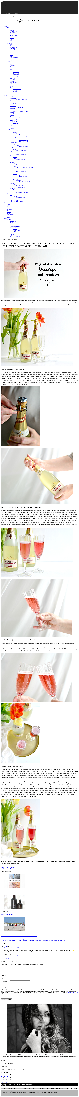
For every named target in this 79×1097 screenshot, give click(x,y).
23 (7, 1079)
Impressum (3, 1084)
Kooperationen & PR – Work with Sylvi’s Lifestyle (12, 13)
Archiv (2, 1063)
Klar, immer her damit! (72, 1088)
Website (2, 984)
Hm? (65, 1088)
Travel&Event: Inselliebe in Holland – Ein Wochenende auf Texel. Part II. (19, 936)
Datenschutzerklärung (12, 1084)
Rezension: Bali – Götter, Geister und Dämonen (12, 893)
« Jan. (2, 1082)
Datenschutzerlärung (73, 992)
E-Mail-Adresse (5, 981)
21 (4, 1079)
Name (2, 978)
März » (6, 1082)
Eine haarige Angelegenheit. (7, 914)
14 (4, 1077)
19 (1, 1079)
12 (1, 1077)
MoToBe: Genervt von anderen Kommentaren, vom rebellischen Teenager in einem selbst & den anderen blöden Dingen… (33, 940)
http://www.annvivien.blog (12, 955)
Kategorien (3, 1069)
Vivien (5, 946)
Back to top (3, 1085)
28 (4, 1081)
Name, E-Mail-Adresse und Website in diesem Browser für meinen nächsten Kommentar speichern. (26, 987)
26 (1, 1081)
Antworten (6, 958)
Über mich (5, 12)
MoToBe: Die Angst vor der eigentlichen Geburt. (16, 939)
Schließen (3, 1095)
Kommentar (3, 975)
